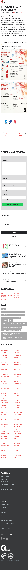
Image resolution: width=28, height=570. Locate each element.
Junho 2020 (17, 405)
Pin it (15, 123)
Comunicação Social (6, 489)
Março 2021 (4, 398)
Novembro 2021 (5, 388)
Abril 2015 (3, 460)
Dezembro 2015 (4, 452)
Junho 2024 (17, 359)
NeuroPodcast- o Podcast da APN (7, 134)
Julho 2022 (3, 381)
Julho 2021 (3, 393)
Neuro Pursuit (5, 526)
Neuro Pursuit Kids (6, 528)
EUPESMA (5, 320)
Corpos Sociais (5, 481)
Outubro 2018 (4, 426)
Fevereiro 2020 (17, 410)
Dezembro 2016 (17, 443)
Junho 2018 (17, 426)
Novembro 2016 (5, 445)
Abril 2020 (16, 407)
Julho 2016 (16, 448)
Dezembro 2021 (17, 386)
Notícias (20, 12)
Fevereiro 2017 (4, 443)
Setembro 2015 (17, 455)
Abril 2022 (16, 381)
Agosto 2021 (17, 390)
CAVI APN (3, 293)
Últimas (14, 236)
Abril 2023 (3, 371)
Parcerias (3, 299)
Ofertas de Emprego (6, 520)
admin (14, 12)
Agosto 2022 (17, 379)
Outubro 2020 (17, 400)
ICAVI (11, 320)
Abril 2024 (16, 362)
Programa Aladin (14, 246)
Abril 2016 (3, 450)
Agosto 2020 (17, 402)
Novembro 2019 (18, 412)
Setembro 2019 (17, 414)
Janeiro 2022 (4, 386)
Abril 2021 (16, 395)
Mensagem (4, 160)
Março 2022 (4, 383)
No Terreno (17, 295)
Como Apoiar (4, 507)
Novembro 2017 (5, 433)
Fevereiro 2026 (17, 348)
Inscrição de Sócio (6, 504)
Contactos (4, 495)
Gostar (10, 123)
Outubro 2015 (4, 455)
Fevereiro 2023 (4, 374)
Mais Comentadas (14, 240)
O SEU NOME (5, 178)
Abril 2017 (3, 441)
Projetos (3, 515)
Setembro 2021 (4, 390)
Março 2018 (17, 429)
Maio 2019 (3, 419)
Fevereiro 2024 (4, 364)
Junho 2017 (4, 438)
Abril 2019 (16, 419)
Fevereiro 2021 (17, 398)
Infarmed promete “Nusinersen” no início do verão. (17, 256)
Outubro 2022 (17, 376)
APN (3, 309)
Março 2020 (4, 410)
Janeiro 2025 (4, 357)
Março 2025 (4, 355)
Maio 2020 (3, 407)
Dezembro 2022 (17, 374)
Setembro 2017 (17, 433)
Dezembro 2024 (17, 357)
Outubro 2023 (4, 367)
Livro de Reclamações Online (9, 523)
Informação (17, 293)
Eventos (3, 512)
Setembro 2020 (4, 402)
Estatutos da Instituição (8, 484)
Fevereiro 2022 (17, 383)
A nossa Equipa (5, 479)
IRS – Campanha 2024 (20, 134)
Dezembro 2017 (17, 431)
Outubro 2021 (17, 388)
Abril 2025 (16, 352)
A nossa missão (5, 476)
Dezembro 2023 (17, 364)
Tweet (6, 123)
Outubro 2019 (4, 414)
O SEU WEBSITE (5, 194)
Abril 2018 (3, 429)
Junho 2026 (4, 348)
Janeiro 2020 (4, 412)
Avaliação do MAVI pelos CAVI (9, 315)
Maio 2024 (3, 362)
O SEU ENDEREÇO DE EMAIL (8, 185)
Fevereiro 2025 (17, 355)
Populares (14, 232)
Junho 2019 (17, 417)
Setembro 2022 (4, 379)
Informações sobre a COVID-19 (6, 296)
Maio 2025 (3, 352)
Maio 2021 (3, 395)
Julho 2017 (16, 436)
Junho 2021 (17, 393)
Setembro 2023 (17, 367)
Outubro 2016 (17, 445)
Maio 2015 (16, 457)
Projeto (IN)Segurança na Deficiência (11, 330)
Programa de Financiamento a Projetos (12, 327)
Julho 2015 (3, 457)
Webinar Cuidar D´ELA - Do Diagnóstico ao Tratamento (12, 338)
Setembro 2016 (4, 448)
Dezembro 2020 (4, 400)
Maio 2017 (16, 438)
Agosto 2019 (4, 417)
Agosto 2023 (4, 369)
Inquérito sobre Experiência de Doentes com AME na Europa (14, 324)
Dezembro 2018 (4, 424)
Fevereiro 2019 (17, 421)
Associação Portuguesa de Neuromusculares (13, 312)
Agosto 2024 (4, 359)
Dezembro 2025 (4, 350)
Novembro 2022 (5, 376)
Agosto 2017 (4, 436)
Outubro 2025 (17, 350)
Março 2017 (17, 441)
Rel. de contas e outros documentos (11, 487)
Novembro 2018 (18, 424)
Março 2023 (17, 371)
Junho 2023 (17, 369)
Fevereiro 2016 (17, 450)
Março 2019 (4, 421)
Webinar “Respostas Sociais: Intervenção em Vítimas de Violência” (13, 333)
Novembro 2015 (18, 452)
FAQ (2, 492)
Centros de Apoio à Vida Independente (11, 317)
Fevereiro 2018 (4, 431)
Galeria (3, 518)
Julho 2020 (3, 405)
